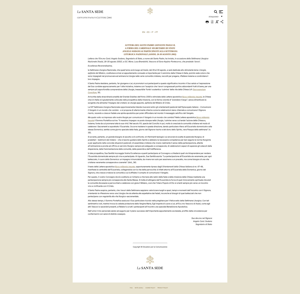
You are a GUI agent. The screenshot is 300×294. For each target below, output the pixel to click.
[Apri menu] (220, 12)
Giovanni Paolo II (87, 17)
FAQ (131, 288)
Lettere (102, 17)
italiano (214, 17)
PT (157, 32)
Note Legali (139, 288)
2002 (110, 17)
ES (148, 32)
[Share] (222, 22)
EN (143, 32)
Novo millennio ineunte (192, 97)
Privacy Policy (163, 288)
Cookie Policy (150, 288)
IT (152, 32)
